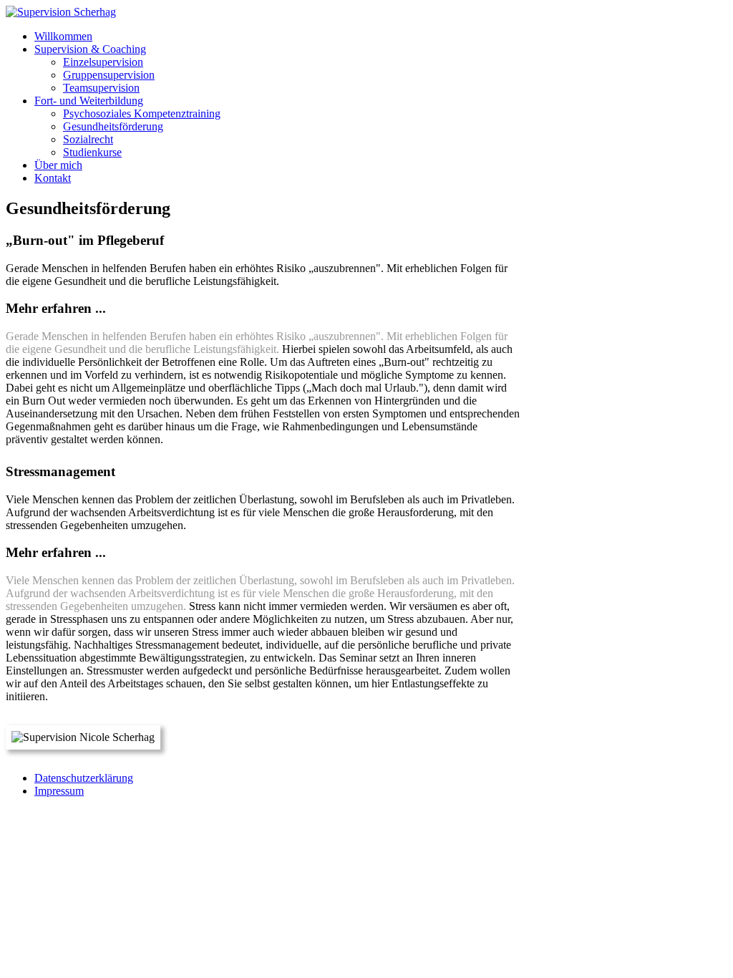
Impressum (59, 791)
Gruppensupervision (109, 75)
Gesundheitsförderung (113, 126)
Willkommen (63, 36)
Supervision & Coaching (90, 49)
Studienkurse (92, 152)
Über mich (58, 165)
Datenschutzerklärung (83, 778)
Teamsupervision (101, 88)
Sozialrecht (88, 139)
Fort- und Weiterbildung (88, 101)
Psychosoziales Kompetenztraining (141, 113)
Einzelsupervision (103, 62)
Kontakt (52, 178)
